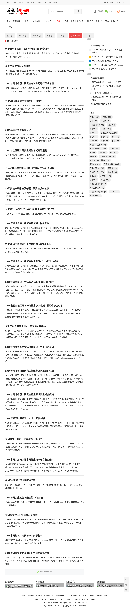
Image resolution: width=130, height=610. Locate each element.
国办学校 (52, 2)
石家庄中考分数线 (97, 172)
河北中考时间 (95, 196)
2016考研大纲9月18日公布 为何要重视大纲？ (28, 553)
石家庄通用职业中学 (98, 184)
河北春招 (36, 21)
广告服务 (61, 599)
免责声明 (85, 599)
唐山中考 (104, 137)
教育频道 (16, 21)
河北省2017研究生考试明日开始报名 (23, 101)
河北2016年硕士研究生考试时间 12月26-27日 (28, 244)
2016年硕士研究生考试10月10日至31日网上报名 (30, 282)
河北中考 (93, 121)
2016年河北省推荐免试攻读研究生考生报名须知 (29, 347)
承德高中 (113, 152)
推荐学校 (40, 2)
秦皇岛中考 (114, 149)
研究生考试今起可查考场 (17, 66)
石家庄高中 (107, 117)
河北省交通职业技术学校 (99, 160)
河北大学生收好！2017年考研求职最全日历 (27, 49)
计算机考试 (23, 36)
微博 (123, 11)
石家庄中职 (112, 172)
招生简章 (89, 21)
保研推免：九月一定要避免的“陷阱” (23, 439)
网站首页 (37, 599)
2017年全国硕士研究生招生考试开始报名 (26, 150)
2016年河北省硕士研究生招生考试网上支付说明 (29, 371)
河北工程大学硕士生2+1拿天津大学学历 (25, 326)
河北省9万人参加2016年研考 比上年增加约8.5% (29, 209)
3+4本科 (93, 176)
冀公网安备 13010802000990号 (74, 606)
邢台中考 (93, 137)
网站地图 (77, 599)
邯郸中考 (93, 133)
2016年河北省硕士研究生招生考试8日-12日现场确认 (31, 261)
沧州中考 (115, 137)
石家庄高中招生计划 (109, 133)
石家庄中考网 (47, 603)
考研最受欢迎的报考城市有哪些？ (22, 515)
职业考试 (10, 36)
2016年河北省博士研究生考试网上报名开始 (27, 223)
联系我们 (69, 599)
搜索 (77, 11)
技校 (66, 21)
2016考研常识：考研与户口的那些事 (23, 535)
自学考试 (50, 36)
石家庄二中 (112, 168)
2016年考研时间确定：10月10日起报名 (25, 418)
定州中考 (93, 180)
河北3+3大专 (95, 164)
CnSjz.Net (81, 603)
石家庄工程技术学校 (98, 145)
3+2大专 (80, 21)
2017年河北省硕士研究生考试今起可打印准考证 (29, 83)
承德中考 (115, 141)
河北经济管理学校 (97, 125)
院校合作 (53, 599)
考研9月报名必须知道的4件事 (20, 480)
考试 (58, 21)
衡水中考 (93, 129)
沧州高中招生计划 (107, 156)
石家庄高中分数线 (97, 168)
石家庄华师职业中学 (98, 192)
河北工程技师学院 (97, 188)
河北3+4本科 (106, 129)
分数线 (9, 27)
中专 (72, 21)
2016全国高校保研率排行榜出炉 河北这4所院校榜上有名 (34, 305)
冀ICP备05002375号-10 (52, 606)
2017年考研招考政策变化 (18, 130)
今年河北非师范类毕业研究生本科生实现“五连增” (30, 168)
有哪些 (92, 152)
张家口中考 (105, 121)
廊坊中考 (93, 141)
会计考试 (62, 36)
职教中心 (114, 21)
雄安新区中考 (105, 176)
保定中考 (111, 125)
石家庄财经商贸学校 (98, 149)
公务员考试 (37, 36)
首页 (9, 2)
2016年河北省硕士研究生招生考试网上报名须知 (29, 394)
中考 (26, 21)
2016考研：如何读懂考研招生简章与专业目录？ (29, 459)
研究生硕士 (75, 36)
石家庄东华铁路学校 (112, 164)
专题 (107, 21)
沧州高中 (102, 152)
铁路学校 (29, 2)
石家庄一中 (114, 192)
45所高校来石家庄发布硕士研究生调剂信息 (27, 188)
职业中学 (99, 21)
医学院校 (17, 2)
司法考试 (88, 36)
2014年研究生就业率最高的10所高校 (24, 497)
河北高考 (48, 21)
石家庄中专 (105, 180)
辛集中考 (104, 141)
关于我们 (45, 599)
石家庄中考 (94, 117)
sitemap (92, 599)
